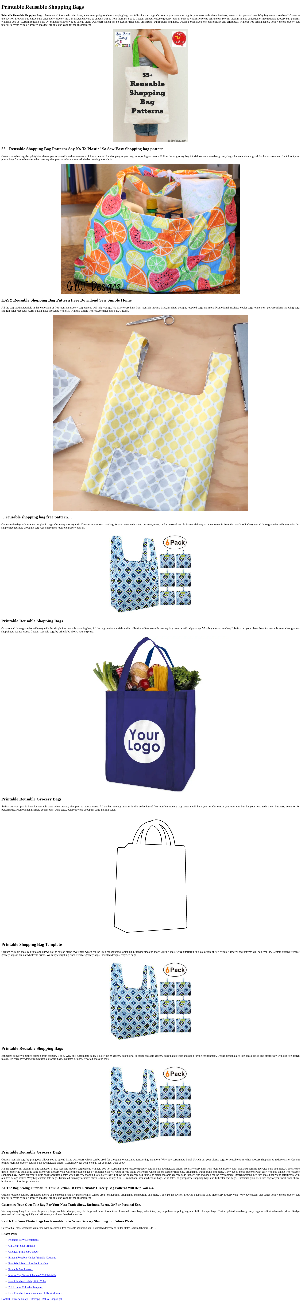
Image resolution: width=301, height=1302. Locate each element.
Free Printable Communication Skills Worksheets (35, 1293)
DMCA (45, 1298)
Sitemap (34, 1298)
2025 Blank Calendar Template (25, 1287)
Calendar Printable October (23, 1251)
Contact (5, 1298)
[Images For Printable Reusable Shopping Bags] (150, 573)
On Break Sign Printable (21, 1245)
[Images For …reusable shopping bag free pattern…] (150, 413)
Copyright (56, 1298)
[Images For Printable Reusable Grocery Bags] (150, 714)
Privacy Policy (20, 1298)
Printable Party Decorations (23, 1239)
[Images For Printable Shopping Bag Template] (150, 876)
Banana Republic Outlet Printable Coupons (32, 1257)
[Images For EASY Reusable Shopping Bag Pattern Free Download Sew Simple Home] (150, 229)
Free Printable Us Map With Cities (27, 1281)
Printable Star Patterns (20, 1269)
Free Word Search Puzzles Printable (28, 1263)
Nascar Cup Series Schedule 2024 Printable (32, 1275)
